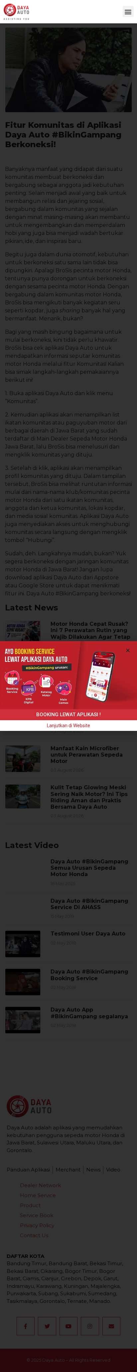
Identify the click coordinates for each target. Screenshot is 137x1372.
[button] (128, 11)
